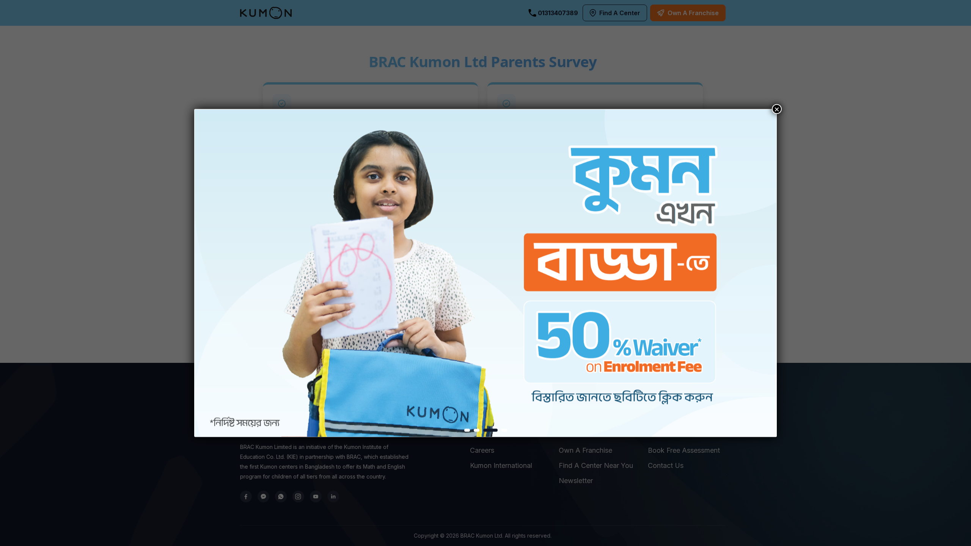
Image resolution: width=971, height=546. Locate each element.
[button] (467, 429)
